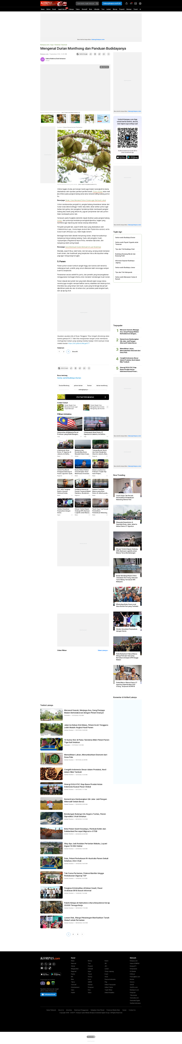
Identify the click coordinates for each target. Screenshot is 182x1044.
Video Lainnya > (103, 650)
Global (73, 966)
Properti (121, 9)
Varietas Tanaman (61, 45)
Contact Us (132, 1010)
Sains (72, 990)
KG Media (133, 971)
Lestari (109, 9)
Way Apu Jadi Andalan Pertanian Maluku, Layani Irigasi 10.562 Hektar (85, 844)
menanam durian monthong (98, 389)
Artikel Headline (109, 992)
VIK (106, 963)
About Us (61, 1010)
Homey (90, 976)
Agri (51, 45)
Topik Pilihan (108, 990)
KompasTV (133, 966)
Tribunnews (133, 995)
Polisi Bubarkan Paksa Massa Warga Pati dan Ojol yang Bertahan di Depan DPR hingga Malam (127, 657)
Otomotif (84, 9)
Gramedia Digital (135, 1000)
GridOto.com (134, 987)
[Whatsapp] (45, 968)
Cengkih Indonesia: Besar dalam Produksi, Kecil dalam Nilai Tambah (85, 770)
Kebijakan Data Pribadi (97, 1010)
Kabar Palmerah (51, 1010)
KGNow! (132, 974)
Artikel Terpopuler (110, 984)
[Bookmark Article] (108, 54)
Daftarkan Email (49, 994)
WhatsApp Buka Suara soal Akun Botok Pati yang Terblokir (127, 605)
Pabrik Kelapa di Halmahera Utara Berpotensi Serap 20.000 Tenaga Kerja (87, 904)
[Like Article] (91, 54)
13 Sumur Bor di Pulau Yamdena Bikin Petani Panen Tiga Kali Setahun (86, 741)
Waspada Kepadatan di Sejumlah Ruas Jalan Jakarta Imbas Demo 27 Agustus (126, 524)
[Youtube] (42, 968)
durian (59, 220)
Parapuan (91, 987)
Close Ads (90, 1036)
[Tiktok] (49, 968)
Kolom (48, 9)
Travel (135, 9)
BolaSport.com (134, 990)
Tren (102, 9)
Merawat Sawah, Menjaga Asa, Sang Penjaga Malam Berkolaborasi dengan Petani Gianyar (84, 711)
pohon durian (78, 385)
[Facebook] (42, 964)
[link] (135, 3)
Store (106, 976)
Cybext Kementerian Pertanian (72, 127)
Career (124, 1010)
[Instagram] (53, 964)
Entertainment (75, 987)
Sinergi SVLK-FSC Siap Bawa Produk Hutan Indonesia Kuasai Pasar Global (83, 785)
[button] (57, 415)
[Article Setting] (81, 436)
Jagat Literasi (62, 9)
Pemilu (73, 974)
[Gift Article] (95, 54)
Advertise (69, 1010)
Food (89, 979)
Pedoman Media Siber (113, 1010)
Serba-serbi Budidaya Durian (69, 378)
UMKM (90, 982)
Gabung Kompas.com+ (98, 39)
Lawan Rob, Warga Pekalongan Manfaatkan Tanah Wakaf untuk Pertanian (86, 919)
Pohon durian (97, 191)
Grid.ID (132, 984)
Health (73, 992)
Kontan (132, 979)
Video (89, 992)
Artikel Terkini (109, 987)
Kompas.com (44, 45)
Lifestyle (96, 9)
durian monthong (101, 385)
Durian (89, 385)
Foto (89, 990)
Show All (75, 351)
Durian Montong (64, 385)
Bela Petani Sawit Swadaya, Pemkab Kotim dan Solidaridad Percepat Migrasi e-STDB (85, 830)
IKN (72, 976)
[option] (70, 407)
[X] (45, 964)
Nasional (73, 963)
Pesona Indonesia (110, 979)
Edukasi (128, 9)
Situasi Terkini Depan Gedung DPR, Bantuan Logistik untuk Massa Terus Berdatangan (127, 551)
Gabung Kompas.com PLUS (111, 3)
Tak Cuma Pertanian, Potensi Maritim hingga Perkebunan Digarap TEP (84, 874)
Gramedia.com (134, 998)
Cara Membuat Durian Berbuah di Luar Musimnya (83, 247)
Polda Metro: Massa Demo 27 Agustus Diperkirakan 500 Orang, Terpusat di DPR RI (126, 684)
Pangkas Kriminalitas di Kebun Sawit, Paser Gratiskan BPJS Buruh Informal (83, 889)
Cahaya (71, 9)
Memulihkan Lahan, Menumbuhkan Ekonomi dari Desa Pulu (85, 756)
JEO (106, 966)
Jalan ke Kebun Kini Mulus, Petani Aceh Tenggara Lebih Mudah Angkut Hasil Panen (86, 726)
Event (54, 9)
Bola (90, 9)
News (43, 9)
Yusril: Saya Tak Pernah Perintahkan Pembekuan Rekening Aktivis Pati (125, 497)
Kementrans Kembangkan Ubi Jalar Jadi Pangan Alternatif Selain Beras (85, 800)
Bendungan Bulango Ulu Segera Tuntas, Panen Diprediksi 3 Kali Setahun (85, 815)
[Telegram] (49, 964)
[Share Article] (99, 54)
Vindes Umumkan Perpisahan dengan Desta (126, 630)
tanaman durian (64, 389)
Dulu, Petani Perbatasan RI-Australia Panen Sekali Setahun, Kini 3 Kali (86, 859)
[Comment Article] (104, 54)
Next (82, 934)
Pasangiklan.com (135, 976)
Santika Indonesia (135, 1003)
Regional (73, 971)
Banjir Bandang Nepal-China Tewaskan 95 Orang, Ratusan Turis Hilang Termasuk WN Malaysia (127, 578)
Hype (89, 971)
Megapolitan (75, 969)
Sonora (132, 982)
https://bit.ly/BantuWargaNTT (78, 343)
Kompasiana (133, 969)
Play (106, 982)
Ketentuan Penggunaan (81, 1010)
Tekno (78, 9)
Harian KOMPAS (134, 963)
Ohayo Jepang (109, 971)
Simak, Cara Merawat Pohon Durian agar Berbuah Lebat (85, 200)
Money (115, 9)
